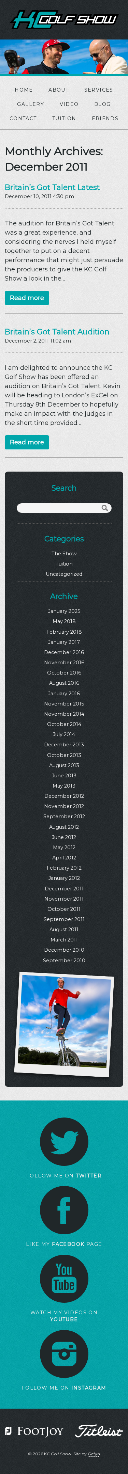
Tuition (64, 118)
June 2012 (64, 837)
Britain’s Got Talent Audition (57, 331)
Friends (105, 118)
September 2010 (64, 960)
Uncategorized (64, 574)
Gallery (30, 104)
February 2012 (64, 868)
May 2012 (64, 847)
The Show (64, 554)
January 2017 (64, 642)
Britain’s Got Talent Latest (52, 187)
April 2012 (64, 858)
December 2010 (64, 950)
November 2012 (64, 806)
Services (98, 90)
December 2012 (64, 796)
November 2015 (64, 704)
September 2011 (64, 919)
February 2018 (64, 632)
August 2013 (64, 765)
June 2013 (64, 776)
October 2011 (64, 909)
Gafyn (94, 1453)
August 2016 (64, 683)
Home (24, 90)
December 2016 (64, 652)
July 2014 (64, 734)
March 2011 (64, 940)
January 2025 (64, 611)
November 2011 (64, 899)
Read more (27, 298)
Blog (102, 104)
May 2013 (64, 786)
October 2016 (64, 673)
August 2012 (64, 827)
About (58, 90)
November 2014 (64, 714)
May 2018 (64, 621)
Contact (23, 118)
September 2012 (64, 816)
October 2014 (64, 724)
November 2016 (64, 663)
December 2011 (64, 889)
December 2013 (64, 745)
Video (69, 104)
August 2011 (64, 929)
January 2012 (64, 878)
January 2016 (64, 694)
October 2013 (64, 755)
